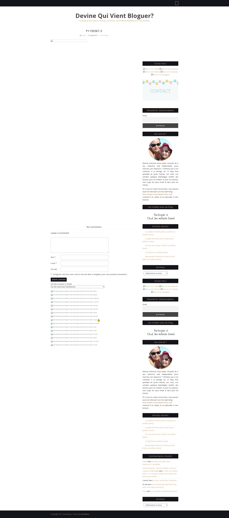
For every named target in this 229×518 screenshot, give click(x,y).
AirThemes (85, 514)
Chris (144, 491)
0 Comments (104, 35)
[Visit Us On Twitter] (151, 69)
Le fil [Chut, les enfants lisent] (156, 252)
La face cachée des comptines (165, 480)
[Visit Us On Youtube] (169, 72)
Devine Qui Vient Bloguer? (114, 15)
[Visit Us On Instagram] (160, 74)
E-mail (54, 263)
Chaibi (145, 461)
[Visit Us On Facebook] (168, 69)
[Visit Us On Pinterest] (152, 72)
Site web (54, 269)
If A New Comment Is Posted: (61, 284)
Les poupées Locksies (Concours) (164, 491)
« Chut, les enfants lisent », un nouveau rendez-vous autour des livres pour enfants (160, 474)
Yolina (84, 35)
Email (145, 115)
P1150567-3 (94, 31)
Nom (53, 257)
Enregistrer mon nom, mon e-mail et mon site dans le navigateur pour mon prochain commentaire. (90, 274)
